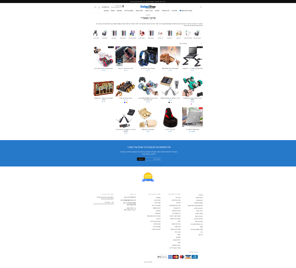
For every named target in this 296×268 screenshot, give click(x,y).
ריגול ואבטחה (177, 208)
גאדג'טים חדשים (176, 200)
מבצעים (106, 10)
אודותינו (201, 195)
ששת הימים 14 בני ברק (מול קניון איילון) (116, 6)
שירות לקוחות (199, 197)
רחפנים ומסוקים (176, 245)
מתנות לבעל (157, 203)
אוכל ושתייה (177, 226)
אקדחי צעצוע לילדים (175, 248)
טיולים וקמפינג (177, 240)
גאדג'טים (174, 10)
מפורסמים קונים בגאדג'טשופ (195, 205)
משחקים (119, 10)
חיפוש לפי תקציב (156, 229)
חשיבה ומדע (157, 200)
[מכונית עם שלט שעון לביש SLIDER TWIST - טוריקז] (193, 104)
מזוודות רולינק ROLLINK (153, 216)
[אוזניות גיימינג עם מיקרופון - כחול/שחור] (150, 72)
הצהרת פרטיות (199, 221)
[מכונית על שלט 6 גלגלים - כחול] (124, 102)
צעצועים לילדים (128, 10)
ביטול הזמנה (199, 211)
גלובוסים (158, 211)
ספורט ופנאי (139, 10)
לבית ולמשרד (166, 10)
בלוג (201, 232)
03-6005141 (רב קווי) (130, 197)
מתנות (113, 10)
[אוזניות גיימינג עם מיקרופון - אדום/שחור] (148, 72)
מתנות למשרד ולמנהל (174, 216)
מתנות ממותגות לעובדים (197, 229)
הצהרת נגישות (199, 216)
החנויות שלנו (199, 200)
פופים (179, 221)
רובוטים (158, 219)
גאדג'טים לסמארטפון (175, 205)
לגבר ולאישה (149, 10)
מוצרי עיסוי (177, 232)
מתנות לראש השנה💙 (185, 10)
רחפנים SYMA (156, 208)
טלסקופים (157, 213)
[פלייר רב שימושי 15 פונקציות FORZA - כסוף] (171, 102)
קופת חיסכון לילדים (155, 221)
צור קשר (200, 235)
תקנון (201, 227)
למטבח (157, 10)
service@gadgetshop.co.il (128, 200)
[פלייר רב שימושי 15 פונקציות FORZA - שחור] (169, 102)
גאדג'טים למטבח (176, 224)
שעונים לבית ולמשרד (175, 219)
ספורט (179, 234)
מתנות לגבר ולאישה (176, 229)
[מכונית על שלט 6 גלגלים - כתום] (127, 102)
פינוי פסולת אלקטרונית (197, 224)
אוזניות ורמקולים (176, 211)
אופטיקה (178, 237)
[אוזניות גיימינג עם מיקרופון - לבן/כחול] (146, 72)
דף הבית (148, 15)
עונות (179, 242)
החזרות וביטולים (198, 208)
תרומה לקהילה (199, 213)
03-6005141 (105, 7)
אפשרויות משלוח (198, 203)
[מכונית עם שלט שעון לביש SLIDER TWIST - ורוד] (191, 104)
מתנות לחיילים (156, 226)
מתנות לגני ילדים (156, 205)
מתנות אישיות (157, 224)
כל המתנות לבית (176, 213)
